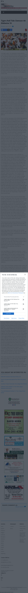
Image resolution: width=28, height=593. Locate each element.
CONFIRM (8, 313)
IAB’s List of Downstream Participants (15, 292)
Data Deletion (6, 318)
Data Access (14, 318)
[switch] (23, 299)
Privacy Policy (21, 318)
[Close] (25, 275)
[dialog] (14, 296)
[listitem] (14, 297)
